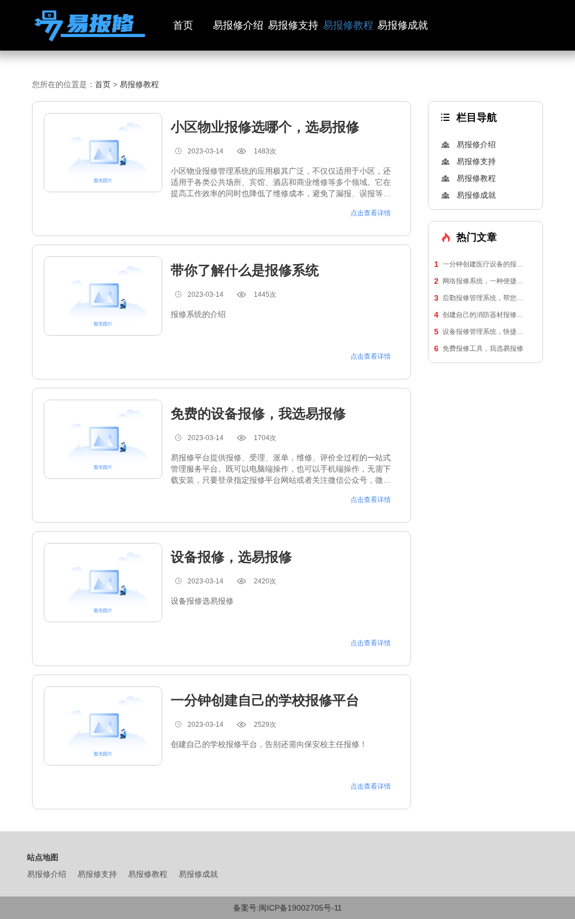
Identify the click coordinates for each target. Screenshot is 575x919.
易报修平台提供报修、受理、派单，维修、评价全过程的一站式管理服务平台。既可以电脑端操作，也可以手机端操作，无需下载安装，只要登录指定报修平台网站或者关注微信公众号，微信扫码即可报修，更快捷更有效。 (281, 469)
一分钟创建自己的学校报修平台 (265, 700)
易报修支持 (293, 25)
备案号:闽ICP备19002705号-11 (287, 907)
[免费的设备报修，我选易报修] (103, 439)
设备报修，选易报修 (231, 556)
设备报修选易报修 (202, 600)
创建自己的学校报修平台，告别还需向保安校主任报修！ (269, 744)
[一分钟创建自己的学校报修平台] (103, 726)
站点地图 (42, 857)
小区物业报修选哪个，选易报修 (265, 126)
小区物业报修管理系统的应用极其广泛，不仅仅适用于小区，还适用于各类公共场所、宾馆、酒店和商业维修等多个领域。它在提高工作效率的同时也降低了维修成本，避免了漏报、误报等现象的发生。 (281, 182)
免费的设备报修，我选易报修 (258, 413)
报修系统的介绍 (198, 314)
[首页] (89, 25)
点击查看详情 (370, 213)
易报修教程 (348, 25)
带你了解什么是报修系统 (245, 270)
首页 (183, 25)
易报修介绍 (238, 25)
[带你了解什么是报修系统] (103, 296)
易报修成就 (402, 25)
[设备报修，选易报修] (103, 583)
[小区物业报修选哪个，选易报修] (103, 153)
